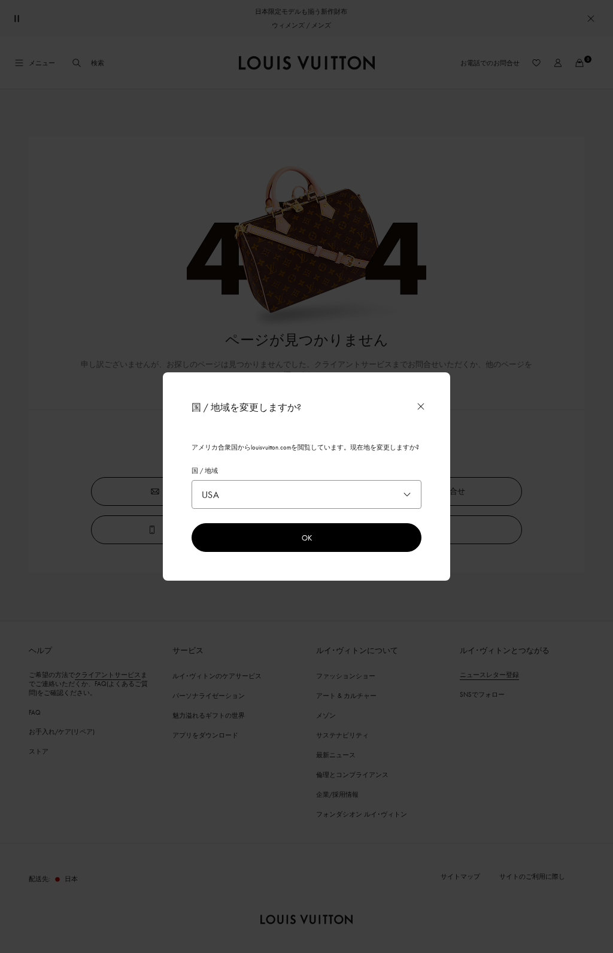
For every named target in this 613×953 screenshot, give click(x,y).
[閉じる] (421, 406)
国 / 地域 (205, 470)
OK (307, 537)
